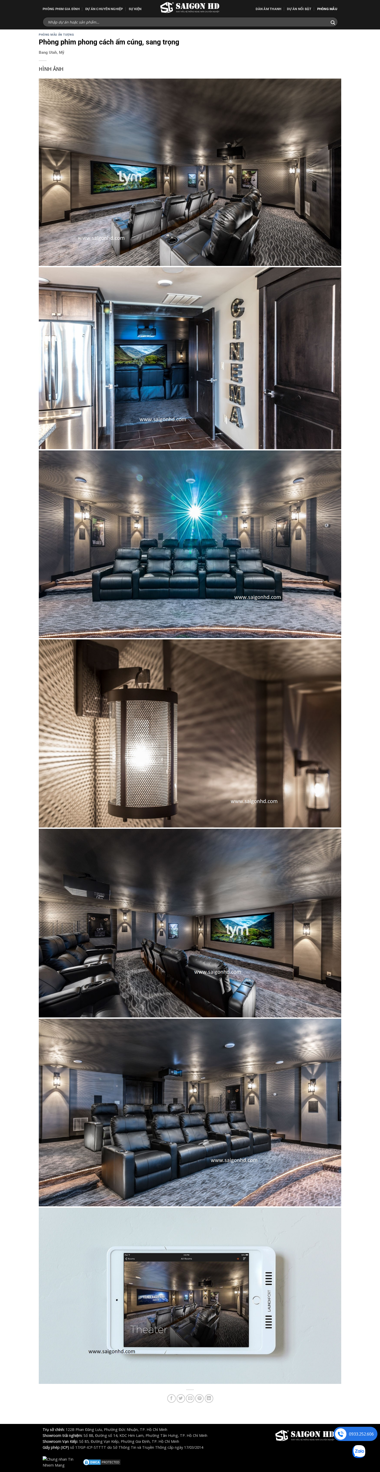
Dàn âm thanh (268, 9)
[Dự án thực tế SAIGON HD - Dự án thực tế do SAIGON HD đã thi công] (190, 7)
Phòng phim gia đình (61, 9)
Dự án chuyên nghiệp (104, 9)
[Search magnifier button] (333, 22)
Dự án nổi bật (299, 9)
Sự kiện (135, 9)
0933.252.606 (361, 1434)
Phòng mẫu (327, 9)
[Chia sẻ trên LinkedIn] (209, 1398)
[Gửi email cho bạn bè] (190, 1398)
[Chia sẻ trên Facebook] (171, 1398)
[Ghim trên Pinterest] (199, 1398)
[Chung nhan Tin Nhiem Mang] (62, 1461)
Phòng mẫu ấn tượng (56, 34)
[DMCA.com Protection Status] (101, 1461)
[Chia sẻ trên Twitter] (181, 1398)
